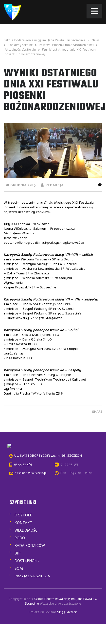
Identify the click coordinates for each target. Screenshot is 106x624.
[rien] (12, 12)
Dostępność (27, 560)
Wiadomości (27, 530)
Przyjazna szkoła (32, 576)
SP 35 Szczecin (67, 612)
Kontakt (23, 522)
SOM (19, 568)
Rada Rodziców (30, 545)
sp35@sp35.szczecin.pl (31, 473)
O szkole (23, 515)
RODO (20, 538)
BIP (17, 553)
